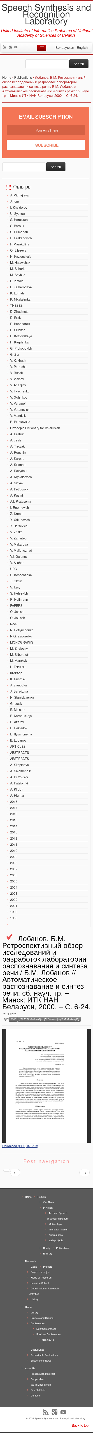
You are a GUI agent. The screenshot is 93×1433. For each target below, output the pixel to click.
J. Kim (14, 201)
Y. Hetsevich (19, 526)
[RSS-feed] (6, 47)
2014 (13, 826)
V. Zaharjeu (18, 538)
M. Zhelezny (19, 648)
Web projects (56, 1240)
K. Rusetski (18, 679)
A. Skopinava (19, 764)
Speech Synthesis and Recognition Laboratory (46, 13)
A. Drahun (17, 434)
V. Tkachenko (20, 391)
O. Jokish (16, 611)
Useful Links (37, 1349)
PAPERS (16, 605)
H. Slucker (17, 330)
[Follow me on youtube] (17, 47)
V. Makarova (19, 544)
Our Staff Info (38, 1390)
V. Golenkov (18, 397)
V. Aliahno (17, 562)
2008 (13, 862)
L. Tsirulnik (18, 666)
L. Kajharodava (21, 287)
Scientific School (40, 1283)
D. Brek (15, 317)
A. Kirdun (16, 789)
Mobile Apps (55, 1224)
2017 (13, 807)
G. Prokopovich (21, 348)
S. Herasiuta (19, 219)
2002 (13, 899)
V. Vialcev (17, 379)
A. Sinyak (16, 483)
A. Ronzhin (18, 452)
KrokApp (16, 673)
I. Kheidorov (18, 207)
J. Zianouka (18, 685)
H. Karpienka (19, 342)
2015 (13, 820)
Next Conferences (46, 1328)
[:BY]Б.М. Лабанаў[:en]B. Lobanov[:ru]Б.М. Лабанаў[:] (49, 1019)
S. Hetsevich (19, 593)
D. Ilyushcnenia (21, 734)
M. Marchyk (18, 660)
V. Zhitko (16, 532)
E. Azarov (17, 722)
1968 (13, 918)
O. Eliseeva (18, 250)
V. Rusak (16, 372)
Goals (34, 1266)
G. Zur (14, 354)
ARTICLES (18, 746)
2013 (13, 832)
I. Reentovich (19, 507)
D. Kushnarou (20, 323)
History (35, 1299)
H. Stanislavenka (22, 697)
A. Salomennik (20, 771)
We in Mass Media (41, 1384)
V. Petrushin (18, 366)
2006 (13, 875)
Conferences (38, 1323)
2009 (13, 856)
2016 (13, 813)
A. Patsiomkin (20, 783)
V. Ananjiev (18, 385)
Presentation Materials (43, 1373)
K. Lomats (17, 293)
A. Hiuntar (17, 795)
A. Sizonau (18, 464)
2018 (13, 801)
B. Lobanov (18, 740)
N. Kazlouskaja (20, 256)
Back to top (80, 1425)
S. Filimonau (19, 232)
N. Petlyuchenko (21, 630)
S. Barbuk (17, 225)
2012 (13, 838)
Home (28, 1196)
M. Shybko (17, 274)
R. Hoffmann (19, 599)
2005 (13, 881)
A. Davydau (18, 470)
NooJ (14, 624)
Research (30, 1261)
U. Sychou (17, 213)
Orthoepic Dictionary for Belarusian (35, 428)
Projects (47, 1266)
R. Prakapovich (21, 238)
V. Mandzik (18, 415)
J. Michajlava (19, 195)
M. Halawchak (20, 262)
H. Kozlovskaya (21, 336)
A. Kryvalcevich (21, 477)
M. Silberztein (20, 654)
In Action (48, 1207)
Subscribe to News (41, 1360)
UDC (13, 568)
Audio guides (56, 1235)
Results (41, 1196)
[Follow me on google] (11, 47)
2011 (13, 844)
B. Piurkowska (20, 421)
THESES (16, 305)
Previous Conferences (48, 1334)
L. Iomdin (16, 281)
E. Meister (17, 709)
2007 (13, 869)
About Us (30, 1368)
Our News (48, 1202)
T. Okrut (16, 581)
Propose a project (40, 1272)
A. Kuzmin (17, 495)
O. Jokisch (17, 617)
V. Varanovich (20, 409)
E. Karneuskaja (21, 715)
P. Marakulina (19, 244)
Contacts (36, 1395)
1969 (13, 911)
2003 (13, 893)
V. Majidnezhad (21, 550)
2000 (13, 1019)
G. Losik (16, 703)
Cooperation (37, 1379)
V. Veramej (18, 403)
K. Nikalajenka (20, 299)
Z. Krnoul (16, 513)
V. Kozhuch (18, 360)
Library (34, 1312)
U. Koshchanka (21, 575)
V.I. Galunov (19, 556)
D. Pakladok (18, 728)
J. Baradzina (19, 691)
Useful (28, 1307)
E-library (47, 1253)
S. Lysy (15, 587)
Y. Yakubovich (20, 519)
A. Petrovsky (19, 489)
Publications (62, 1248)
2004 (13, 887)
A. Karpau (17, 458)
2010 (13, 850)
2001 (13, 905)
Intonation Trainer (58, 1229)
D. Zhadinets (19, 311)
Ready (46, 1248)
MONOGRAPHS (21, 642)
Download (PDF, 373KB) (20, 1145)
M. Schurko (18, 268)
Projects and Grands (42, 1318)
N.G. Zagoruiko (21, 636)
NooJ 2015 (48, 1339)
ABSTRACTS (19, 752)
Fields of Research (41, 1277)
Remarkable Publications (44, 1355)
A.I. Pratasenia (20, 501)
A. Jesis (15, 440)
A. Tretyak (17, 446)
